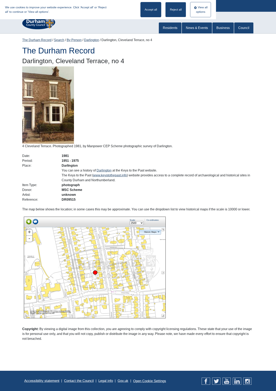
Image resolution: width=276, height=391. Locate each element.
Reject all (176, 9)
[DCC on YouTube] (226, 380)
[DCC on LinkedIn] (237, 380)
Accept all (151, 9)
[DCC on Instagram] (247, 380)
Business (223, 28)
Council (243, 28)
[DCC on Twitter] (216, 380)
